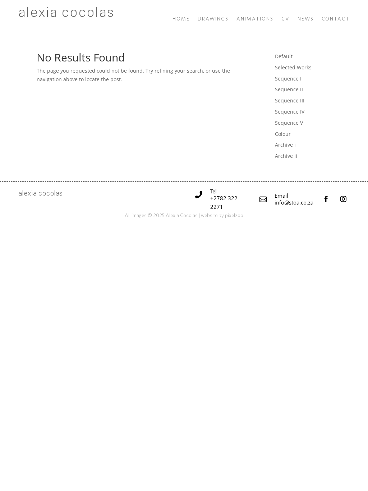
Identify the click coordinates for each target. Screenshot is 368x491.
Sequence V (289, 122)
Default (284, 56)
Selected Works (293, 67)
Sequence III (289, 100)
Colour (283, 133)
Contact (336, 19)
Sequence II (289, 89)
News (306, 19)
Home (181, 19)
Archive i (285, 144)
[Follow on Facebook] (326, 199)
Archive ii (286, 155)
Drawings (213, 19)
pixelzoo (234, 215)
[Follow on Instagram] (343, 199)
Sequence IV (289, 111)
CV (285, 19)
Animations (254, 19)
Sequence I (288, 78)
